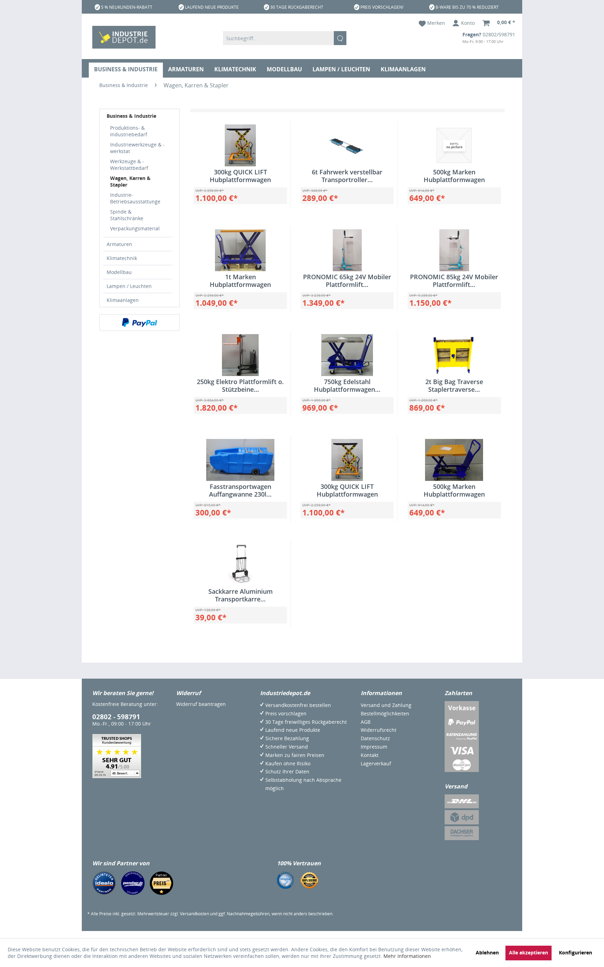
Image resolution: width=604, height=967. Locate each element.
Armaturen (119, 244)
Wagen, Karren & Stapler (130, 181)
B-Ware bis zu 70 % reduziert (467, 7)
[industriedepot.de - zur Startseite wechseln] (124, 37)
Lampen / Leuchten (129, 286)
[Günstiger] (133, 883)
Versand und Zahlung (386, 705)
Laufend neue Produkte (212, 7)
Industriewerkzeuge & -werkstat (137, 147)
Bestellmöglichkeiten (385, 713)
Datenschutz (375, 738)
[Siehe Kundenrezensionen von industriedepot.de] (116, 756)
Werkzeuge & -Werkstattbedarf (129, 164)
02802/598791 (499, 34)
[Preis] (161, 883)
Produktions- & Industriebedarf (128, 131)
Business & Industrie (131, 116)
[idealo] (104, 883)
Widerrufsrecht (378, 730)
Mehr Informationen (407, 956)
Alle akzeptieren (528, 952)
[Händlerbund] (285, 880)
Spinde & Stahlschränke (126, 215)
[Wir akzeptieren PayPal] (139, 322)
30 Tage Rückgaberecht (296, 7)
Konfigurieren (575, 952)
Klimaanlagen (123, 300)
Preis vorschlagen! (381, 7)
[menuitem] (284, 38)
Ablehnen (487, 952)
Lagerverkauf (376, 763)
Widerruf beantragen (201, 704)
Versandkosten (194, 914)
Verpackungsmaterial (135, 228)
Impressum (374, 746)
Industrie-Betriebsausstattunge (135, 198)
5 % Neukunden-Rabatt (126, 7)
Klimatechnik (122, 258)
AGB (366, 722)
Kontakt (370, 755)
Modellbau (119, 272)
